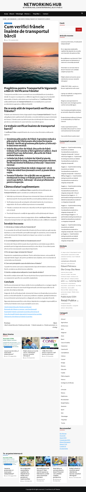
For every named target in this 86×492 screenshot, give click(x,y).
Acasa (6, 14)
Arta (62, 329)
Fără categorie (65, 376)
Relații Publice (68, 300)
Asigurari (63, 332)
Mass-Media (78, 285)
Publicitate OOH (68, 296)
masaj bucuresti (64, 283)
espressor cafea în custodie (66, 272)
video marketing (69, 307)
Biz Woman (63, 433)
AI (61, 252)
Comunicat (64, 346)
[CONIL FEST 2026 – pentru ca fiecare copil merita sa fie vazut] (49, 343)
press (7, 40)
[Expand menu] (30, 14)
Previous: (17, 324)
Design (63, 362)
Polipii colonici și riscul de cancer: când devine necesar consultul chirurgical (30, 353)
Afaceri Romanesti (65, 442)
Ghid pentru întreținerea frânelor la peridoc (18, 316)
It (61, 386)
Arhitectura (64, 326)
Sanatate (63, 406)
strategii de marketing (65, 303)
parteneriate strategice (66, 292)
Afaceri (11, 14)
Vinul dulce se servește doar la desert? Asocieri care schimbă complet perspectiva (70, 69)
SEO (78, 300)
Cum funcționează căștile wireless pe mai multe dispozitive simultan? (71, 111)
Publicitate (64, 396)
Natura (63, 393)
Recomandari (8, 23)
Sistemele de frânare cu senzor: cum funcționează (20, 309)
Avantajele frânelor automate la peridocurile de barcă (21, 312)
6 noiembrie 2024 (14, 40)
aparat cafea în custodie (74, 254)
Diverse (27, 14)
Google (62, 278)
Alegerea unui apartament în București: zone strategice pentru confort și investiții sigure (71, 103)
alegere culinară (66, 252)
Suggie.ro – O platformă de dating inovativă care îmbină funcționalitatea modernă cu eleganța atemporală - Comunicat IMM (71, 171)
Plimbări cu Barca (75, 292)
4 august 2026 (13, 356)
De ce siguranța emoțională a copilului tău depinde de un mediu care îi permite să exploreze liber (71, 51)
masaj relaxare (64, 285)
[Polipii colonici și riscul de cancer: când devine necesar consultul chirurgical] (30, 343)
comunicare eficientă (68, 261)
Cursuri (63, 359)
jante (63, 281)
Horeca (63, 379)
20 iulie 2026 (41, 481)
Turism (63, 423)
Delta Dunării (64, 263)
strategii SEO (75, 305)
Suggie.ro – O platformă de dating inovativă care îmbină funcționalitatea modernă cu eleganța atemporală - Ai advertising (71, 210)
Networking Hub (42, 4)
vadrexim (63, 307)
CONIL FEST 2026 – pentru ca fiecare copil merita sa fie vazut (49, 352)
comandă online (64, 258)
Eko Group (66, 269)
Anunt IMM (63, 438)
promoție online (64, 294)
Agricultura (64, 322)
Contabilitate (65, 352)
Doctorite (62, 435)
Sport (62, 409)
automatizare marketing (66, 256)
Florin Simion (73, 274)
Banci (62, 339)
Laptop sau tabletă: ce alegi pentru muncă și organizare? (71, 94)
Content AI (63, 446)
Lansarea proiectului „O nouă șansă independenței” (71, 42)
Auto (62, 336)
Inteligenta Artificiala (67, 383)
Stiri (62, 413)
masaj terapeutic (71, 285)
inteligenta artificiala (74, 278)
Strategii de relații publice (66, 305)
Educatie (63, 369)
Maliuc (66, 281)
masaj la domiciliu (72, 283)
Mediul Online (64, 287)
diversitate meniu (71, 263)
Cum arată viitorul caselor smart (70, 136)
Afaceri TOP (63, 444)
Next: (44, 325)
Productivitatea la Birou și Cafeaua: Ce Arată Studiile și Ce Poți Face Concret (71, 119)
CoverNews (48, 489)
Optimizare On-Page (73, 289)
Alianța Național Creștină (75, 252)
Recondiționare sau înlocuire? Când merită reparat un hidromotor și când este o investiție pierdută (71, 60)
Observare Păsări (64, 289)
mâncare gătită (71, 287)
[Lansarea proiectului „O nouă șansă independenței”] (12, 343)
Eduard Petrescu (68, 266)
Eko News (75, 269)
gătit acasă (66, 278)
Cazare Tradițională (76, 256)
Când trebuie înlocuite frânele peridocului (17, 307)
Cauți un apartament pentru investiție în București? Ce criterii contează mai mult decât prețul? (71, 128)
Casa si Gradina (65, 342)
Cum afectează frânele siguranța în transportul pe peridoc (23, 314)
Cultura (63, 356)
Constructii (64, 349)
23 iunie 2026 (32, 358)
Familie (63, 373)
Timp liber (36, 14)
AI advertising (64, 448)
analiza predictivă (64, 254)
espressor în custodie (65, 274)
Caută (62, 23)
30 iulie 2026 (29, 481)
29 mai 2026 (50, 356)
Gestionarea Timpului (65, 276)
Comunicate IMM (65, 440)
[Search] (82, 13)
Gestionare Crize (74, 276)
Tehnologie (19, 14)
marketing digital (75, 281)
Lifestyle (63, 389)
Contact (45, 14)
